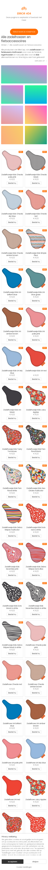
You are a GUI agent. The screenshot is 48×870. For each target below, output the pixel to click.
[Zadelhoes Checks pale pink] (36, 631)
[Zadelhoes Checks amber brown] (36, 670)
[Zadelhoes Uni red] (12, 786)
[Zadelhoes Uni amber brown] (36, 710)
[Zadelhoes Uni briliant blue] (12, 710)
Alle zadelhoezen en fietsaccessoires (25, 45)
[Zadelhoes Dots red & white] (36, 823)
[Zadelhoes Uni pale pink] (12, 749)
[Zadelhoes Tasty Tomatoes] (12, 823)
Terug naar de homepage (24, 31)
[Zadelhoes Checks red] (12, 670)
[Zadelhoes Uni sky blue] (36, 749)
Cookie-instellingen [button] (24, 867)
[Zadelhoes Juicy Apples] (36, 786)
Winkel (3, 45)
